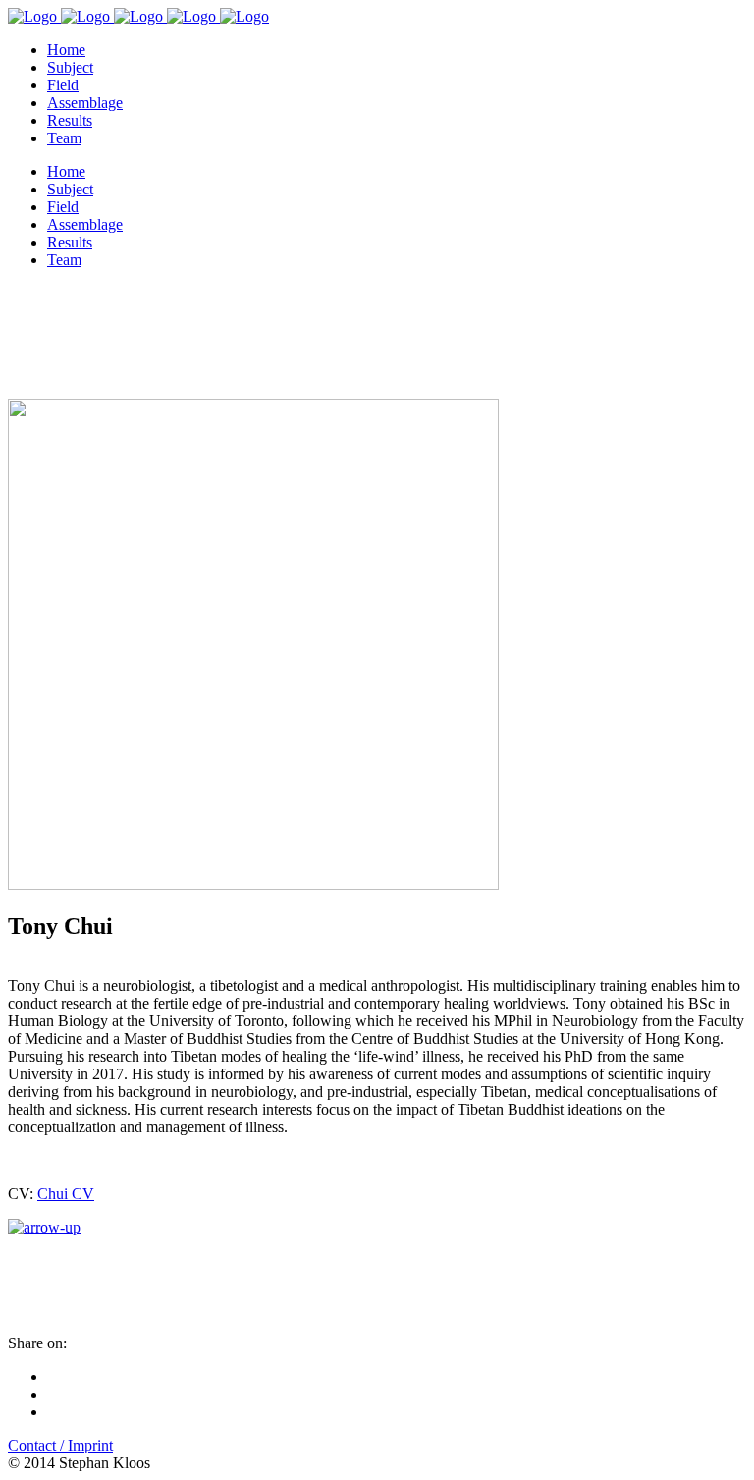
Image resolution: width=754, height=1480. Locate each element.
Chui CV (65, 1193)
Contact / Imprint (60, 1445)
